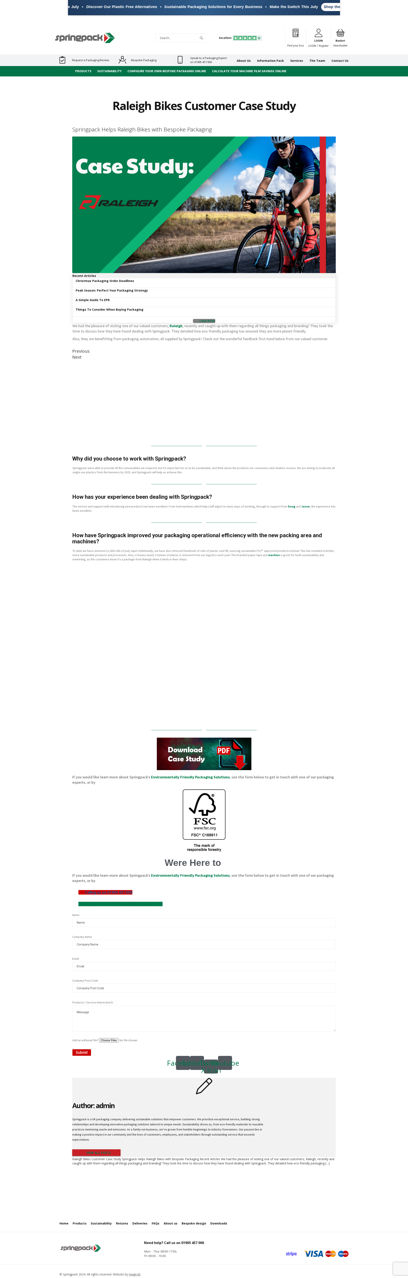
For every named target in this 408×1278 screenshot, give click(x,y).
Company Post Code (85, 980)
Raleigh (176, 325)
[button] (204, 321)
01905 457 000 (192, 1242)
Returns (122, 1223)
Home (64, 1223)
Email (75, 959)
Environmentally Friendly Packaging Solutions (190, 777)
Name (75, 915)
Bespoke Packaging (143, 60)
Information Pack (270, 61)
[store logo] (85, 38)
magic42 (134, 1274)
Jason (305, 506)
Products (79, 1223)
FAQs (155, 1223)
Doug (291, 506)
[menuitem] (83, 71)
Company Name (82, 937)
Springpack (70, 1274)
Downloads (218, 1223)
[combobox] (180, 38)
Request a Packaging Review (90, 60)
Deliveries (139, 1223)
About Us (244, 61)
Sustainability (101, 1223)
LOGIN (312, 46)
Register (324, 46)
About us (170, 1223)
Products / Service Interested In (92, 1002)
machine (274, 555)
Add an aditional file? (85, 1040)
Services (296, 61)
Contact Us (340, 61)
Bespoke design (194, 1223)
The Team (317, 61)
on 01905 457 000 (201, 62)
